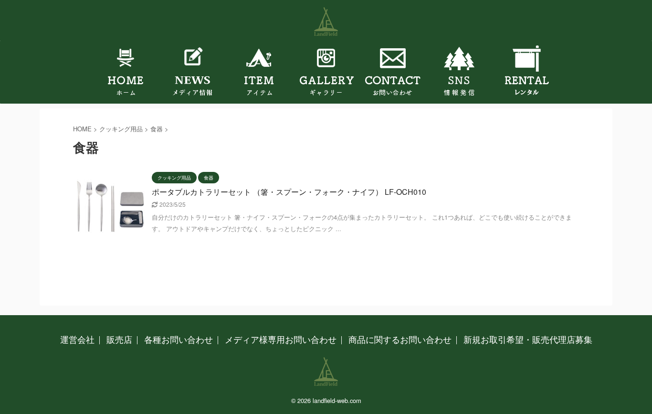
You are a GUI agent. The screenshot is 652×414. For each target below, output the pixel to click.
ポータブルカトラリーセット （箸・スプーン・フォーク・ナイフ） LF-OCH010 (289, 191)
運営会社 (77, 339)
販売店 (119, 339)
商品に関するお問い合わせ (400, 339)
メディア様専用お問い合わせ (281, 339)
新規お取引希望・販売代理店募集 (527, 339)
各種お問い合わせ (178, 339)
